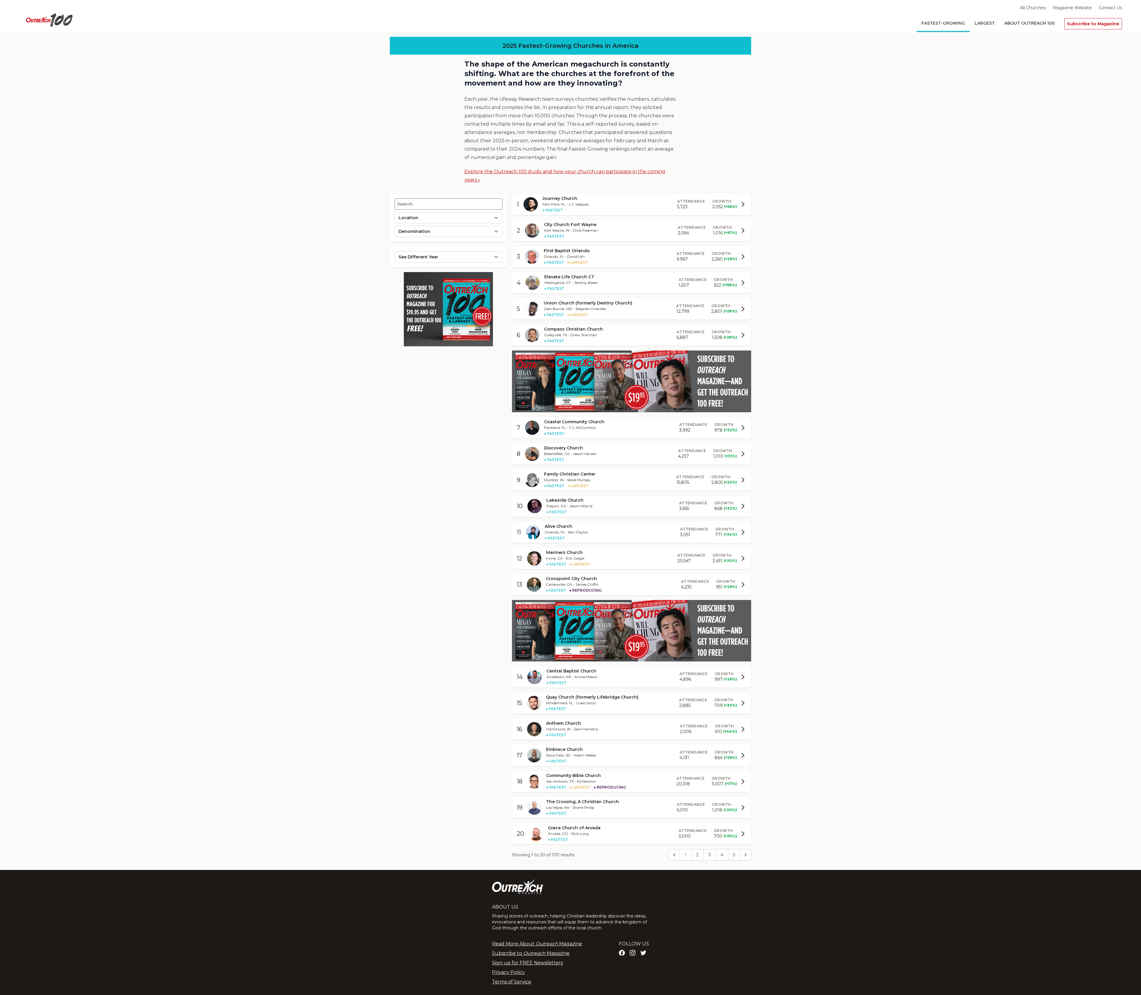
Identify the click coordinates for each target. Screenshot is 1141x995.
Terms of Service (511, 982)
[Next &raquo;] (745, 854)
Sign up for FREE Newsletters (527, 963)
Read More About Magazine (537, 944)
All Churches (1033, 7)
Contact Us (1110, 7)
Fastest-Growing (943, 23)
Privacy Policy (508, 972)
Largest (985, 23)
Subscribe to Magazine (1093, 23)
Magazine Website (1072, 7)
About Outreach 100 (1029, 23)
